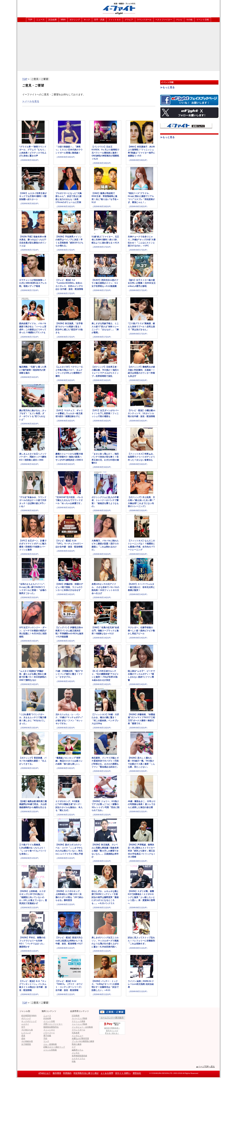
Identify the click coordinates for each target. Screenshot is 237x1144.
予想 (45, 1038)
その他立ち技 (27, 1030)
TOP (30, 19)
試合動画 (75, 1015)
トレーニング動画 (79, 1024)
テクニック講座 (78, 1021)
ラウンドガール (144, 19)
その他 (189, 19)
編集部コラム (77, 1050)
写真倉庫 (75, 1033)
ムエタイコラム (78, 1058)
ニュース (40, 19)
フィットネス (114, 19)
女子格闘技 (26, 1044)
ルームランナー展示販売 (112, 1017)
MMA (63, 19)
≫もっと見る (167, 87)
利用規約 (67, 1073)
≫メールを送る (30, 101)
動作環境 (57, 1073)
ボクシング (75, 19)
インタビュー (77, 1035)
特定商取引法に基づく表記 (86, 1073)
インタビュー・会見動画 (82, 1027)
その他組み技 (27, 1041)
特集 (74, 1061)
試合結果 (52, 19)
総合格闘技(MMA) (29, 1015)
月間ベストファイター (52, 1024)
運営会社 (137, 1073)
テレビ (179, 19)
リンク (46, 1041)
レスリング (26, 1033)
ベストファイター (163, 19)
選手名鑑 (47, 1035)
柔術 (23, 1038)
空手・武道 (99, 19)
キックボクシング (29, 1021)
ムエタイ (25, 1024)
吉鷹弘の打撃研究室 (80, 1038)
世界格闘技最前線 (79, 1056)
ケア (74, 1047)
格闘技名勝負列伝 (51, 1027)
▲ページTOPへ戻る (205, 1066)
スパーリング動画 (79, 1018)
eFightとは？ (45, 1073)
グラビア (129, 19)
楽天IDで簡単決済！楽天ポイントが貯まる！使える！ (112, 1030)
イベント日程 (202, 19)
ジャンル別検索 (50, 1050)
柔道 (23, 1035)
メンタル (75, 1053)
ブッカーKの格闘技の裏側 (83, 1041)
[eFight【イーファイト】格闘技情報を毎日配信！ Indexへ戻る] (118, 8)
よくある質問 (107, 1073)
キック (87, 19)
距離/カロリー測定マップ (54, 1047)
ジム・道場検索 (50, 1044)
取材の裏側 (76, 1044)
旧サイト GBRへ (123, 1073)
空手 (23, 1027)
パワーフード (49, 1033)
